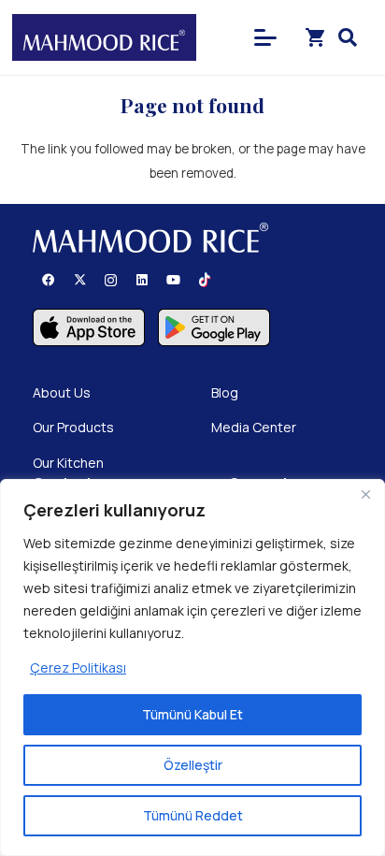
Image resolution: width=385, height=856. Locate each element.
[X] (80, 281)
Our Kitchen (68, 463)
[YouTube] (174, 281)
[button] (265, 37)
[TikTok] (205, 281)
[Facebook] (48, 281)
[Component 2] (89, 327)
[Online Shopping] (316, 37)
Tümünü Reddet (193, 815)
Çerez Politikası (78, 667)
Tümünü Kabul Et (192, 714)
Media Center (253, 427)
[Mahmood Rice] (104, 37)
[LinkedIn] (143, 281)
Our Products (73, 427)
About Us (62, 392)
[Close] (365, 495)
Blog (224, 392)
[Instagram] (111, 281)
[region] (192, 667)
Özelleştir (193, 765)
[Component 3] (214, 327)
